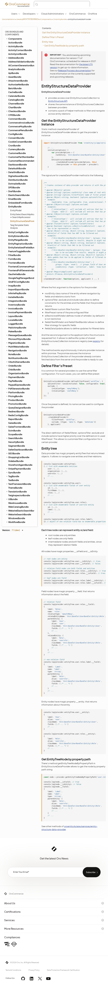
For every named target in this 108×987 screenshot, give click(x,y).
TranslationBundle (17, 491)
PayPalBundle (15, 381)
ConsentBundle (16, 137)
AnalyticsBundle (16, 69)
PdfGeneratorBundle (19, 388)
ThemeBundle (15, 487)
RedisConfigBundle (18, 415)
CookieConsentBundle (20, 141)
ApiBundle (13, 73)
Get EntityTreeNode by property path (64, 45)
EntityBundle (14, 206)
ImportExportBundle (18, 289)
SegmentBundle (16, 445)
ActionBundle (15, 42)
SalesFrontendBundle (19, 426)
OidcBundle (14, 369)
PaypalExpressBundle (19, 384)
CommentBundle (17, 118)
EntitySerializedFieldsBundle (21, 247)
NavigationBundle (17, 350)
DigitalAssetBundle (18, 176)
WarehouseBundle (17, 503)
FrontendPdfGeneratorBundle (21, 270)
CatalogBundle (16, 99)
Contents (46, 28)
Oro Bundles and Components (39, 19)
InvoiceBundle (15, 308)
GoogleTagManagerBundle (21, 278)
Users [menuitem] (14, 13)
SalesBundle (14, 422)
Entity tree (47, 41)
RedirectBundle (16, 411)
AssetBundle (14, 76)
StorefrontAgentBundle (20, 464)
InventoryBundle (16, 304)
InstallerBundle (16, 297)
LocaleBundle (15, 320)
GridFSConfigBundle (19, 281)
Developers (21, 19)
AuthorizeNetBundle (18, 84)
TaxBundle (13, 480)
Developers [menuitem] (29, 13)
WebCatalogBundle (18, 506)
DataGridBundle (16, 172)
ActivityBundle (15, 46)
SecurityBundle (16, 442)
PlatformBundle (16, 392)
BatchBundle (15, 88)
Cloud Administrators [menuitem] (52, 13)
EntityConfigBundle (18, 232)
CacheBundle (15, 92)
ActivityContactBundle (20, 50)
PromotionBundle (17, 403)
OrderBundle (14, 365)
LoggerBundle (15, 323)
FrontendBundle (16, 262)
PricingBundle (15, 396)
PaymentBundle (16, 377)
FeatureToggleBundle (19, 251)
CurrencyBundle (16, 149)
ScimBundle (14, 430)
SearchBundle (15, 438)
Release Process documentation (74, 70)
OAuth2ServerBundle (19, 361)
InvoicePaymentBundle (20, 312)
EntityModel (16, 210)
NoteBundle (14, 354)
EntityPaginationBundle (20, 243)
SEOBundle (14, 453)
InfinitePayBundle (17, 293)
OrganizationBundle (18, 373)
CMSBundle (14, 115)
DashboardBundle (17, 164)
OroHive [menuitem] (92, 13)
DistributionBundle (18, 179)
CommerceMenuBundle (20, 130)
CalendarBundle (16, 95)
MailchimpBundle (17, 327)
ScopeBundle (15, 434)
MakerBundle (15, 331)
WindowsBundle (16, 518)
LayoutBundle (15, 316)
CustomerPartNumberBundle (21, 157)
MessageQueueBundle (20, 335)
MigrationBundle (16, 342)
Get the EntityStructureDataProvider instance (66, 32)
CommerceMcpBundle (20, 126)
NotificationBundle (18, 358)
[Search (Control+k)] (62, 4)
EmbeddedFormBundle (20, 202)
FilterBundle (14, 255)
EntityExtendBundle (18, 236)
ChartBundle (14, 107)
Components (15, 38)
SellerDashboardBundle (20, 449)
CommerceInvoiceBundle (21, 122)
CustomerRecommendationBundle (21, 160)
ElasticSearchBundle (19, 195)
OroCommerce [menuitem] (77, 13)
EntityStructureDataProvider (22, 221)
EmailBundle (14, 198)
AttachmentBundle (18, 80)
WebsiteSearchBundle (19, 514)
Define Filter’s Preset (53, 37)
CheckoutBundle (17, 111)
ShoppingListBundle (18, 457)
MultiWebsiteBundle (18, 346)
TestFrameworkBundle (19, 483)
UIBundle (13, 499)
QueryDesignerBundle (19, 407)
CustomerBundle (17, 153)
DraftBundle (14, 191)
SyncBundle (14, 472)
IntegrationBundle (17, 300)
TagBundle (13, 476)
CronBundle (14, 145)
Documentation (8, 19)
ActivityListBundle (17, 54)
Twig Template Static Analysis (19, 226)
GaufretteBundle (16, 274)
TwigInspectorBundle (19, 495)
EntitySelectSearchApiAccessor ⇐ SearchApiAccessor (22, 215)
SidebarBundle (15, 461)
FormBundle (14, 258)
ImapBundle (14, 285)
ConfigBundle (15, 134)
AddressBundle (16, 57)
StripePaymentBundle (19, 468)
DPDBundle (14, 187)
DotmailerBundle (17, 183)
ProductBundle (16, 400)
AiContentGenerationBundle (21, 65)
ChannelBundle (16, 103)
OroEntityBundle (60, 19)
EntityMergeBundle (18, 239)
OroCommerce (16, 893)
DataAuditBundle (17, 168)
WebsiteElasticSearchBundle (21, 510)
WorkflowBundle (16, 522)
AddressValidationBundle (21, 61)
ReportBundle (15, 419)
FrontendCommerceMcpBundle (21, 266)
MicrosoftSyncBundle (19, 339)
